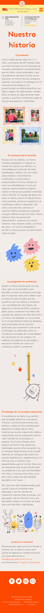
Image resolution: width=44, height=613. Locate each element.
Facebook (35, 562)
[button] (22, 4)
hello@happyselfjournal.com (16, 559)
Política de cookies (31, 602)
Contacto (31, 604)
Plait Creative (26, 599)
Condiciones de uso (16, 604)
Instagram (23, 562)
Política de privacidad (11, 602)
